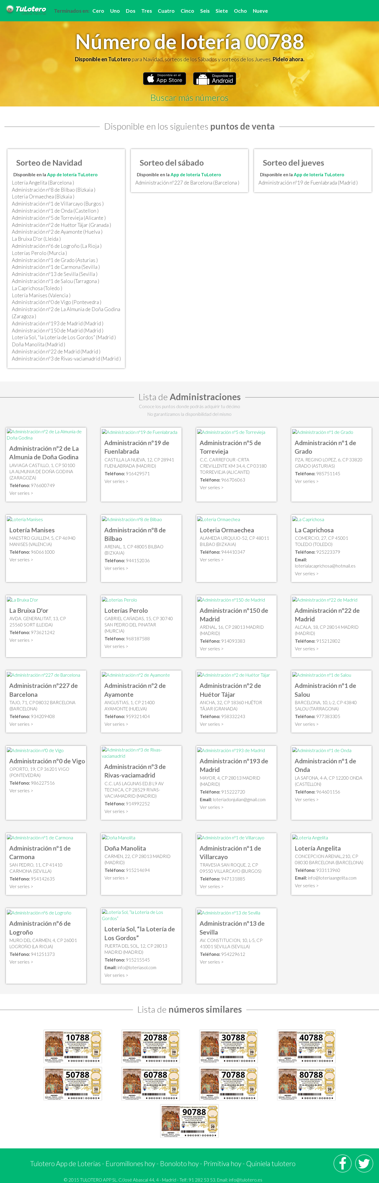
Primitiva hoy (222, 1163)
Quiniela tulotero (271, 1163)
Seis (205, 11)
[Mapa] (46, 434)
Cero (98, 11)
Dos (130, 11)
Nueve (260, 11)
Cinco (187, 11)
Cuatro (166, 11)
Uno (115, 11)
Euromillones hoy (130, 1163)
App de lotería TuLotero (72, 174)
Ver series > (21, 493)
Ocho (240, 11)
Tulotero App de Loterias (65, 1163)
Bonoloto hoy (179, 1163)
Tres (146, 11)
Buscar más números (189, 97)
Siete (222, 11)
